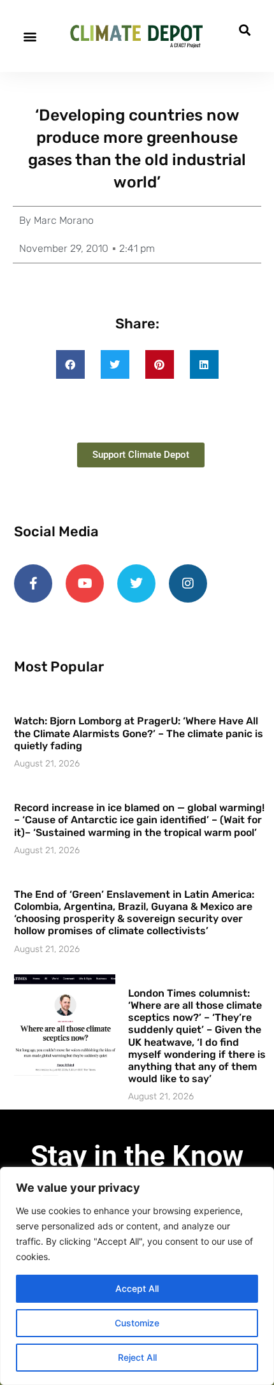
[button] (29, 36)
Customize (137, 1322)
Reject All (137, 1357)
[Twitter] (136, 583)
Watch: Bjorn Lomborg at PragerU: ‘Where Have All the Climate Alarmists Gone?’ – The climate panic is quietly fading (138, 733)
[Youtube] (85, 583)
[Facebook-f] (33, 583)
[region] (137, 1276)
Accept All (137, 1288)
